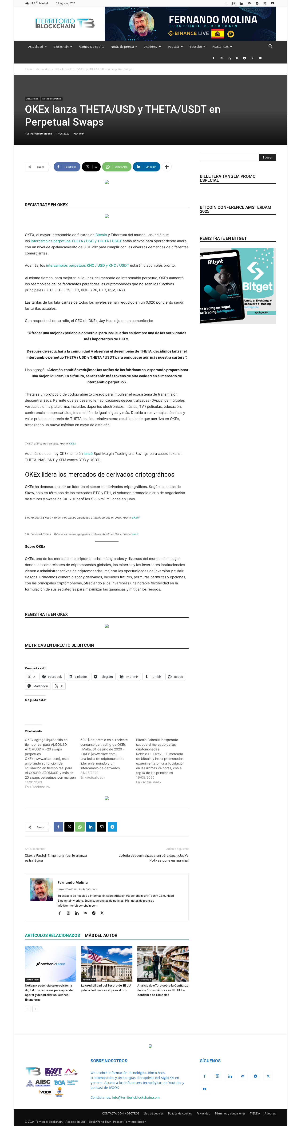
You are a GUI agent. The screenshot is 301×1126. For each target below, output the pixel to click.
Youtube (196, 46)
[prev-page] (28, 1009)
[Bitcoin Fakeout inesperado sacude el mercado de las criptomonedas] (164, 761)
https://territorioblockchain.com (77, 889)
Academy (150, 46)
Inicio (28, 69)
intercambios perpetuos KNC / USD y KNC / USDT (87, 265)
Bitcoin (101, 235)
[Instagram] (233, 3)
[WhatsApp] (80, 827)
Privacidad (203, 1113)
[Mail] (249, 3)
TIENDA (255, 1113)
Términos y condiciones (230, 1113)
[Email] (101, 827)
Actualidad (35, 46)
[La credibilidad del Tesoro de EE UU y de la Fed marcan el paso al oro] (106, 964)
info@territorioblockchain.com (136, 1097)
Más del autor (101, 935)
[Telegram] (257, 3)
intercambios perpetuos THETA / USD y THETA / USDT (76, 241)
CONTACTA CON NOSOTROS (120, 1113)
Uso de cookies (154, 1113)
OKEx (72, 443)
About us (270, 1113)
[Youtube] (272, 3)
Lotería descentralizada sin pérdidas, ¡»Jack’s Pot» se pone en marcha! (154, 858)
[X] (264, 3)
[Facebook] (226, 3)
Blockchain (61, 46)
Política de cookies (180, 1113)
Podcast (173, 46)
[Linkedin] (241, 3)
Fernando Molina (41, 133)
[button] (270, 47)
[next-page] (35, 1009)
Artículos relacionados (52, 935)
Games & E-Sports (91, 46)
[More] (167, 166)
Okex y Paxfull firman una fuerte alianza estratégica (56, 858)
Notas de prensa (122, 46)
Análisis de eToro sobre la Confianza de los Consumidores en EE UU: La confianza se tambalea (162, 990)
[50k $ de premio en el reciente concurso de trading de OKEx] (108, 758)
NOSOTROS (220, 46)
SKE (134, 517)
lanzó (88, 453)
